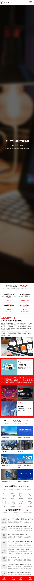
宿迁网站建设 (13, 332)
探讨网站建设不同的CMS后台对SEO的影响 (20, 542)
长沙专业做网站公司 (13, 557)
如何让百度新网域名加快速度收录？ (18, 534)
